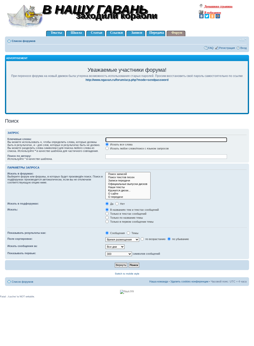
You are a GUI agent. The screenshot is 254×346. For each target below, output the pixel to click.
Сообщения (117, 233)
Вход (243, 47)
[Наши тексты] (128, 187)
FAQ (211, 47)
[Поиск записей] (128, 174)
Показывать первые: (21, 253)
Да (111, 203)
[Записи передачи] (128, 180)
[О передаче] (128, 197)
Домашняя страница (218, 6)
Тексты (56, 33)
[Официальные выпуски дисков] (128, 184)
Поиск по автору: (19, 155)
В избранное (212, 12)
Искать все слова (120, 144)
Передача (156, 33)
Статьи (96, 33)
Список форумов (23, 40)
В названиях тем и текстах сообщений (134, 209)
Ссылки (116, 33)
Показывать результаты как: (26, 232)
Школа (76, 33)
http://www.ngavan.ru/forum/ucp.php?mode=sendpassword (127, 80)
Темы (134, 233)
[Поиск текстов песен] (128, 177)
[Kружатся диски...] (128, 190)
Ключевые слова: (19, 139)
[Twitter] (207, 16)
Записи (136, 33)
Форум (176, 33)
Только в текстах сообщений (127, 213)
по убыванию (180, 239)
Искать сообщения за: (22, 245)
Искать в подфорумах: (23, 203)
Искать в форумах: (20, 173)
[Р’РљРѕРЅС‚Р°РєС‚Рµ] (201, 16)
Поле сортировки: (19, 238)
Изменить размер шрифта (243, 40)
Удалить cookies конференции (189, 281)
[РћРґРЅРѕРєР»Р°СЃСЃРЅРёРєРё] (212, 16)
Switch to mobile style (127, 273)
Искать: (12, 209)
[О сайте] (128, 193)
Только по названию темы (126, 217)
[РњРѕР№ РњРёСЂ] (218, 16)
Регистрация (227, 47)
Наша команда (158, 281)
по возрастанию (155, 239)
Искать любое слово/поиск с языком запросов (139, 148)
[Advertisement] (127, 101)
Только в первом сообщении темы (131, 221)
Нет (122, 203)
